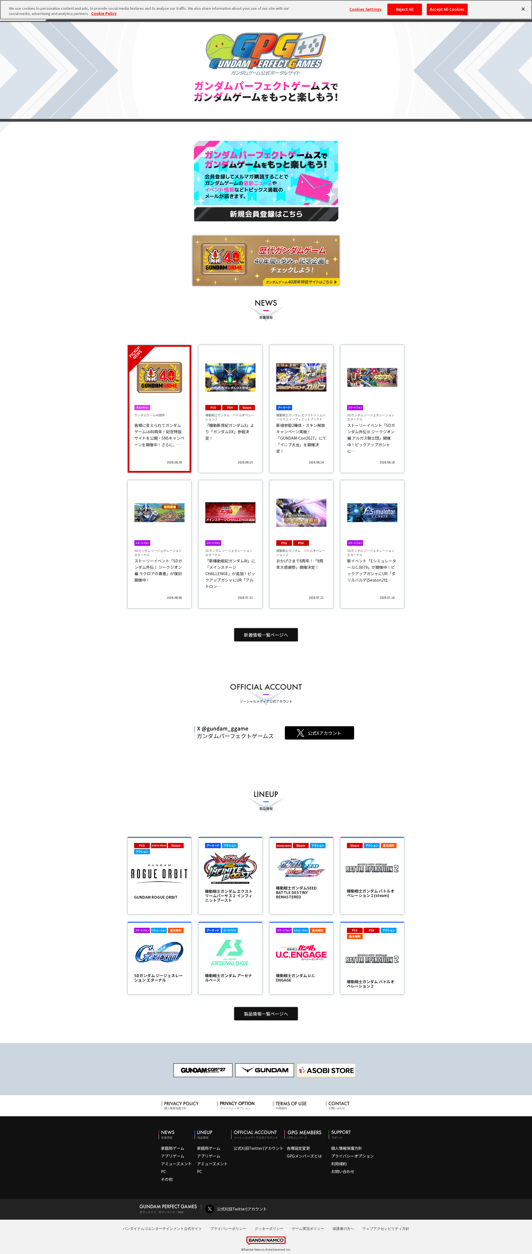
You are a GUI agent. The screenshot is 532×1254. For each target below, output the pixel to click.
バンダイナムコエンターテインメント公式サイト (162, 1228)
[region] (266, 9)
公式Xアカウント (324, 733)
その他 (167, 1179)
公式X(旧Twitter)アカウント (258, 1148)
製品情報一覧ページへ (266, 1013)
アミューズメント (176, 1163)
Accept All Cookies (447, 9)
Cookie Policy (103, 13)
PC (163, 1171)
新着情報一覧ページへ (266, 634)
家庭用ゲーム (172, 1148)
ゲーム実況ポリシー (308, 1228)
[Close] (523, 9)
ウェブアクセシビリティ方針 (385, 1228)
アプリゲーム (172, 1156)
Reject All (404, 9)
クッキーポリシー (269, 1228)
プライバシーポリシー (228, 1228)
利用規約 (339, 1163)
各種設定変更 (298, 1148)
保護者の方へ (343, 1228)
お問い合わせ (342, 1171)
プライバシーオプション (352, 1156)
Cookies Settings (365, 9)
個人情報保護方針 (346, 1148)
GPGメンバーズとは (304, 1156)
